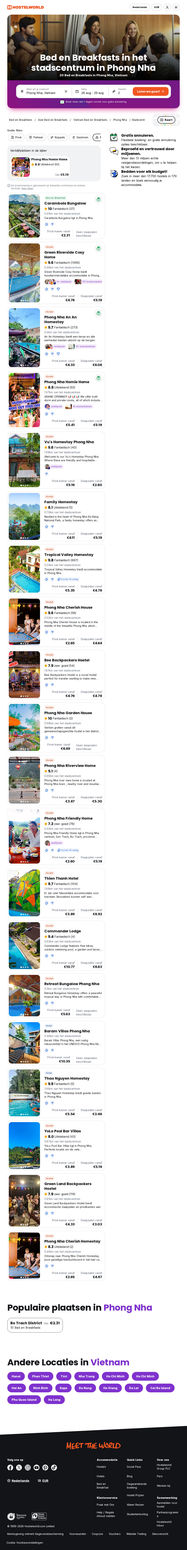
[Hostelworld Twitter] (19, 1467)
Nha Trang (87, 1376)
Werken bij (163, 1485)
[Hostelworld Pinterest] (45, 1467)
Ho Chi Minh (115, 1376)
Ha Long (54, 1399)
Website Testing (136, 1533)
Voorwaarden (77, 1533)
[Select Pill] (167, 7)
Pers (159, 1476)
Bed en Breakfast (55, 198)
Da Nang (85, 1388)
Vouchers (115, 1533)
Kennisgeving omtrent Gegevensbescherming (35, 1533)
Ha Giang (110, 1388)
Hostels (101, 1466)
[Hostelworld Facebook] (10, 1467)
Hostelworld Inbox (164, 1523)
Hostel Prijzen (135, 1495)
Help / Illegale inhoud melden (106, 1514)
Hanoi (16, 1376)
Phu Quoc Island (24, 1399)
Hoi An (17, 1388)
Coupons (97, 1533)
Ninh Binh (40, 1388)
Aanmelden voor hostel (167, 1504)
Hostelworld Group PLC (164, 1466)
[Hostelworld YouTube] (36, 1467)
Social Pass (134, 1466)
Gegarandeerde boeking (137, 1485)
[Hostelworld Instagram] (28, 1467)
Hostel (49, 247)
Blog (129, 1476)
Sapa (63, 1388)
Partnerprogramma (167, 1514)
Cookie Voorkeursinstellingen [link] (25, 1542)
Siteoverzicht (160, 1533)
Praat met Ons (105, 1504)
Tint (64, 1376)
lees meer (27, 188)
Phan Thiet (40, 1376)
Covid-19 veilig (69, 579)
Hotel (49, 1025)
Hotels (101, 1476)
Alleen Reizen (135, 1504)
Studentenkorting (137, 1514)
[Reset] (66, 91)
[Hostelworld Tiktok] (54, 1467)
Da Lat (134, 1388)
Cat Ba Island (160, 1388)
